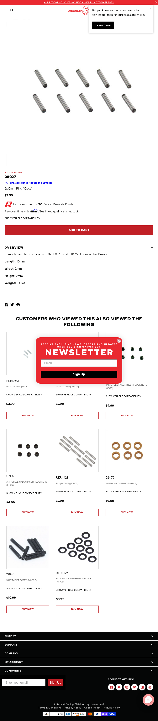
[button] (148, 700)
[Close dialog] (119, 341)
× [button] (150, 8)
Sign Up (79, 374)
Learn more (103, 25)
